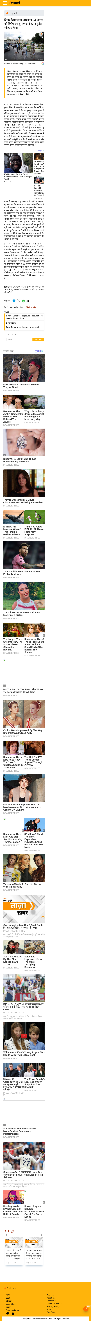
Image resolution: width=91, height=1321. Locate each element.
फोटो (8, 1298)
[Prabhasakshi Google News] (42, 63)
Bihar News (11, 323)
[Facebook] (41, 41)
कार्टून (8, 1307)
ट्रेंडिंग (8, 1295)
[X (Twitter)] (41, 46)
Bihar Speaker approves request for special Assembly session (24, 317)
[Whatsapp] (23, 302)
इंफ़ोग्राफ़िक (10, 1304)
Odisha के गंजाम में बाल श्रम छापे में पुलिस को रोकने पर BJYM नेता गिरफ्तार (13, 1254)
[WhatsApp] (41, 52)
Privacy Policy (53, 1306)
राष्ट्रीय (13, 13)
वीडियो (8, 1301)
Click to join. (30, 307)
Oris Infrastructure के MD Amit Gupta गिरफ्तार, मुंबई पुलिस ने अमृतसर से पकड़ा (34, 1254)
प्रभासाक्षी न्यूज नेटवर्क (11, 64)
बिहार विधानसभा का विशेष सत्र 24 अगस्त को (22, 327)
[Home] (7, 13)
